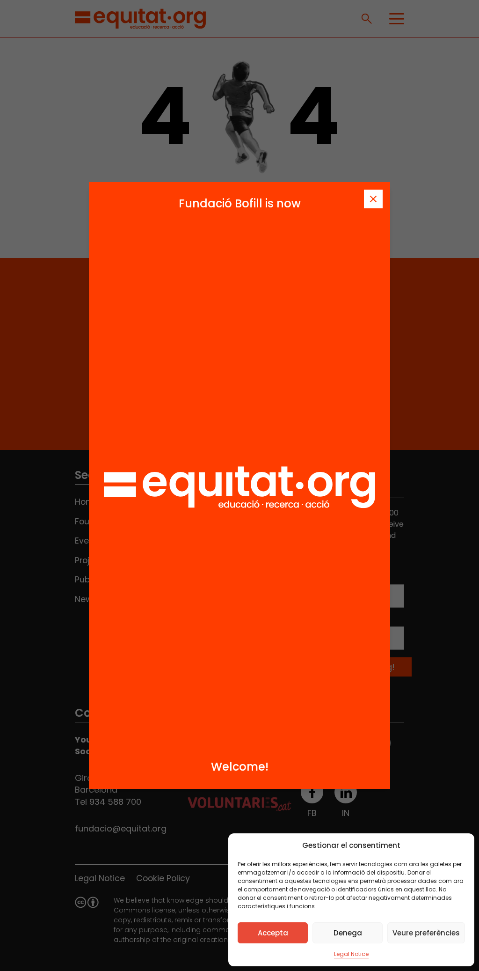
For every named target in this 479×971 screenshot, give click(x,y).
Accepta (273, 933)
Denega (348, 933)
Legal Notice (351, 954)
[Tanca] (373, 199)
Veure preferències (426, 933)
